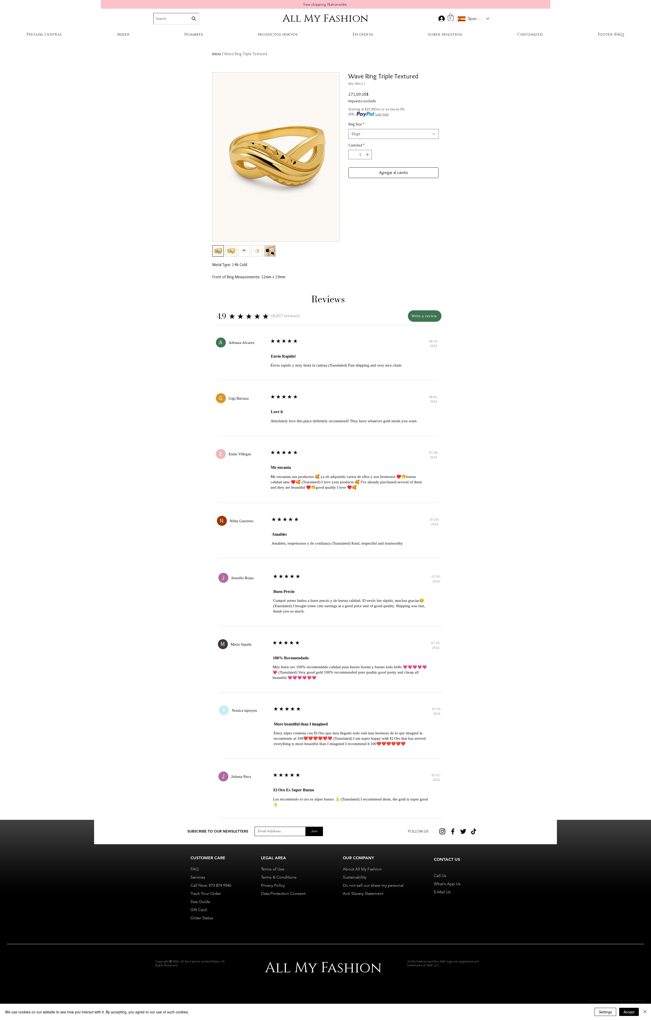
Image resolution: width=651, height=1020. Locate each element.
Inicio (216, 53)
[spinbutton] (360, 154)
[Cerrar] (645, 1012)
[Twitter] (463, 831)
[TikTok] (474, 831)
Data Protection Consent (283, 893)
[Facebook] (453, 831)
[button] (451, 17)
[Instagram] (442, 831)
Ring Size (356, 124)
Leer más (382, 114)
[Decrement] (352, 154)
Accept (629, 1011)
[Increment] (368, 154)
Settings (605, 1011)
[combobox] (393, 134)
